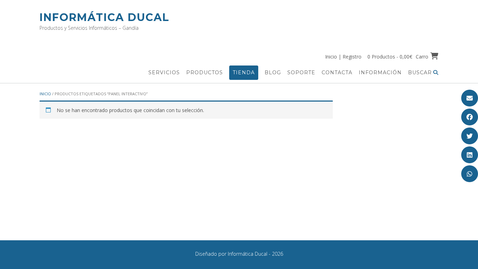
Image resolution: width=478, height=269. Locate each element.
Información (380, 72)
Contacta (337, 72)
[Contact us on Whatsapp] (469, 173)
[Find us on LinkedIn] (469, 154)
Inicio (45, 93)
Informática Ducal (104, 17)
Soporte (301, 72)
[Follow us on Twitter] (469, 135)
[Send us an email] (469, 98)
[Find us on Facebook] (469, 117)
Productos (204, 72)
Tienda (244, 72)
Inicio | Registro (343, 56)
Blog (273, 72)
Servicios (164, 72)
